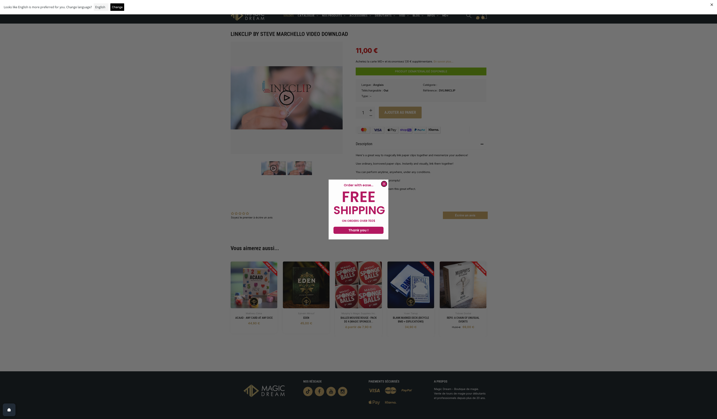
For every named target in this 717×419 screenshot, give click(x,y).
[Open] (9, 409)
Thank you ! (358, 230)
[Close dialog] (384, 184)
